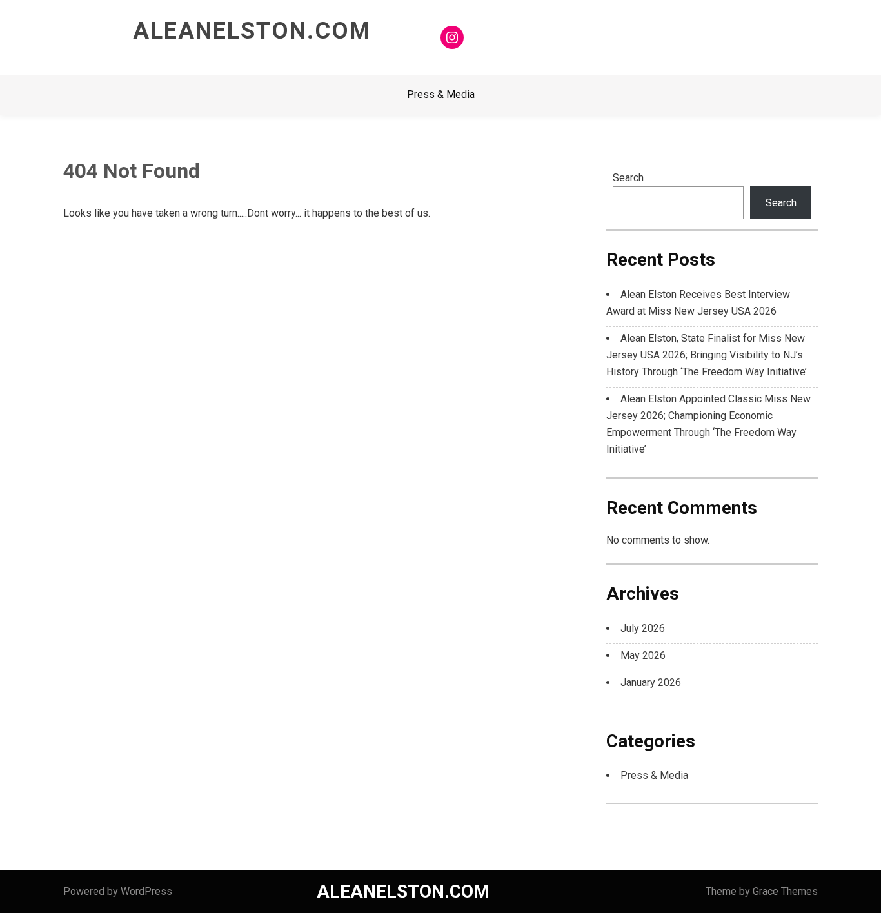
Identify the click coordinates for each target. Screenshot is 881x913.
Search (628, 178)
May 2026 (643, 655)
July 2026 (642, 628)
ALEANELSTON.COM (252, 30)
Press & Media (441, 94)
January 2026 (650, 682)
